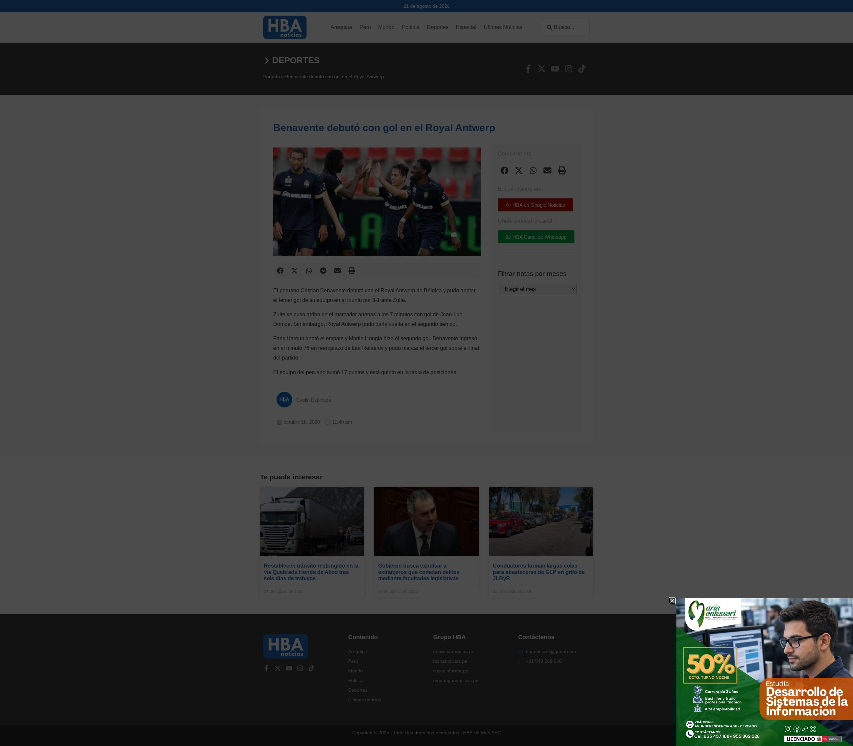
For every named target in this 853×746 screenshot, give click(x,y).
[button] (672, 600)
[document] (426, 373)
